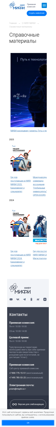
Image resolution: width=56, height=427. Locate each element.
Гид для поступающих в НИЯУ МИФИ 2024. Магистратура (44, 255)
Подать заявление (37, 13)
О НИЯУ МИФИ (28, 23)
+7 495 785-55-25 (17, 377)
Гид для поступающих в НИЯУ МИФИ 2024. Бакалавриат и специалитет (21, 258)
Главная (13, 23)
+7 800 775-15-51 (17, 373)
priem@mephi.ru (17, 389)
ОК (28, 423)
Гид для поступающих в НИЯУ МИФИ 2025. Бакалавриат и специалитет (21, 184)
